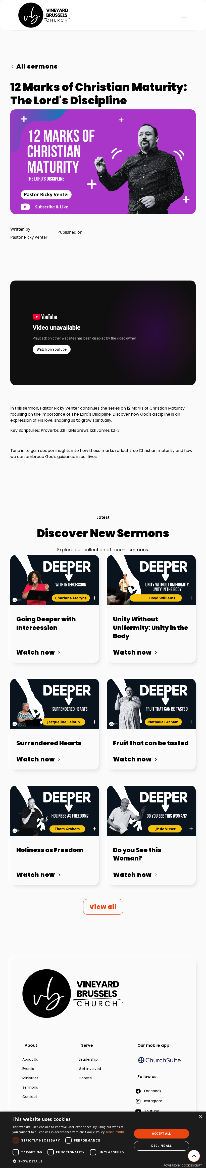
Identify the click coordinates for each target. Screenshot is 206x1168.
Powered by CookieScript (183, 1165)
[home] (44, 15)
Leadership (88, 1059)
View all (103, 907)
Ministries (30, 1078)
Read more (115, 1132)
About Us (30, 1059)
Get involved (90, 1068)
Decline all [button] (161, 1146)
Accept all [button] (161, 1133)
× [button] (200, 1117)
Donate (85, 1078)
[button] (183, 15)
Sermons (30, 1087)
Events (28, 1068)
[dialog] (103, 1140)
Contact (29, 1096)
